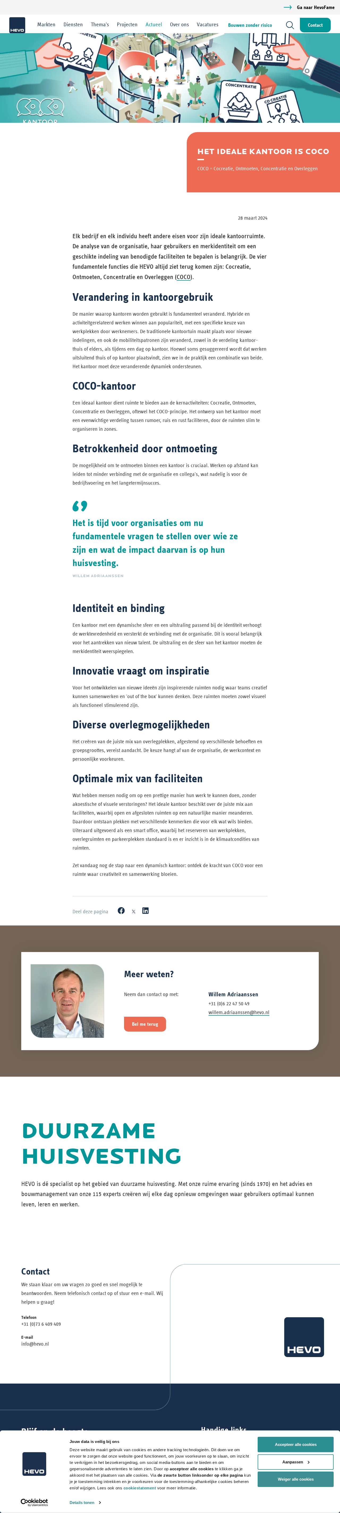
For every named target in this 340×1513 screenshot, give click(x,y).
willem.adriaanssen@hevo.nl (239, 1012)
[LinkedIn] (145, 911)
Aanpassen (292, 1461)
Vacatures (207, 24)
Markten (46, 24)
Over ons (179, 24)
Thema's (100, 24)
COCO (183, 276)
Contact (315, 25)
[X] (133, 911)
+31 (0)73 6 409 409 (41, 1324)
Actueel (154, 24)
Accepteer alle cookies (296, 1444)
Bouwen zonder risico (250, 25)
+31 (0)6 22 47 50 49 (229, 1003)
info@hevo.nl (35, 1344)
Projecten (127, 24)
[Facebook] (121, 911)
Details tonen (82, 1502)
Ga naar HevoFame (316, 7)
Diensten (73, 24)
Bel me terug (145, 1024)
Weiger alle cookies (296, 1479)
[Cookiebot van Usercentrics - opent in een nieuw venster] (34, 1503)
